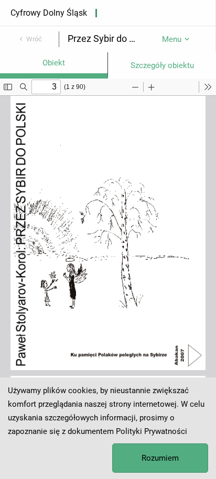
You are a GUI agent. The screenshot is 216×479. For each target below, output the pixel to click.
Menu (171, 39)
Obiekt (53, 63)
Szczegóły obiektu (162, 65)
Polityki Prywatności (151, 431)
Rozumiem (160, 458)
